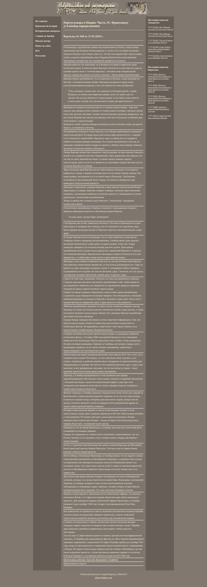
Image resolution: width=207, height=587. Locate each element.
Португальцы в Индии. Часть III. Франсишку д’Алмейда (91, 559)
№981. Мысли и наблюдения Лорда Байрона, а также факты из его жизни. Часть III (160, 99)
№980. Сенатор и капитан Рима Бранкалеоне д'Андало (158, 109)
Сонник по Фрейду (44, 36)
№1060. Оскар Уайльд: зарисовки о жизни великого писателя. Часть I (159, 49)
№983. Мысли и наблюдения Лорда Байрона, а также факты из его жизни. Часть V (160, 77)
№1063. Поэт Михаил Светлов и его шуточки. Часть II (160, 28)
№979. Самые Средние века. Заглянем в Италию (159, 117)
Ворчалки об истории (46, 26)
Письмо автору (43, 41)
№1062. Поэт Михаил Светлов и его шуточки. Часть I (160, 35)
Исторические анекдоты (47, 31)
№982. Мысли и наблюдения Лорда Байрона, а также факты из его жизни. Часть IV (160, 88)
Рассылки (40, 56)
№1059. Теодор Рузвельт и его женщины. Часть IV (160, 57)
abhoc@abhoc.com (103, 577)
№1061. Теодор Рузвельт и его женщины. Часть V (160, 41)
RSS (37, 51)
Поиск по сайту (43, 46)
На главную (41, 21)
